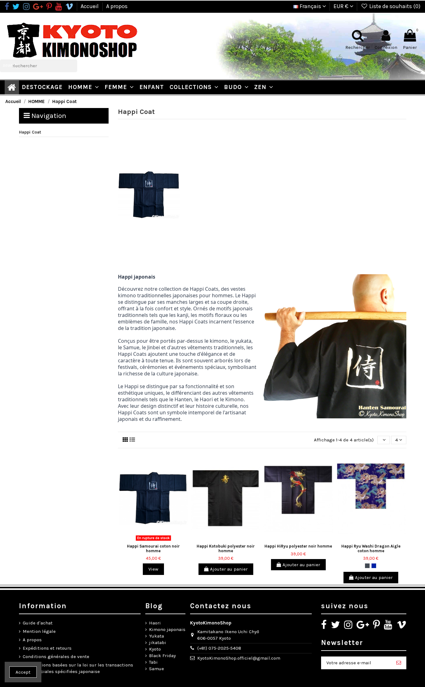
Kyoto (155, 649)
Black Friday (162, 655)
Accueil (90, 6)
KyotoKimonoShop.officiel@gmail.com (238, 658)
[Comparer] (153, 541)
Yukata (156, 636)
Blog (154, 606)
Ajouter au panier (228, 569)
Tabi (153, 662)
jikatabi (157, 642)
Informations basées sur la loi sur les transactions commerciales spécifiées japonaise (78, 668)
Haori (155, 623)
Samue (156, 668)
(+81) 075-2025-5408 (219, 648)
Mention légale (39, 631)
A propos (117, 6)
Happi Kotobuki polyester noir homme (226, 548)
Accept (23, 672)
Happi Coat (30, 132)
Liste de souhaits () (394, 6)
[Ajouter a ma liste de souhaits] (144, 541)
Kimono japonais (167, 629)
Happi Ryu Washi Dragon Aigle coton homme (370, 548)
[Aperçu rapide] (162, 541)
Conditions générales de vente (56, 656)
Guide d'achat (38, 623)
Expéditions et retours (47, 648)
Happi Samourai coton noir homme (153, 548)
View (153, 569)
